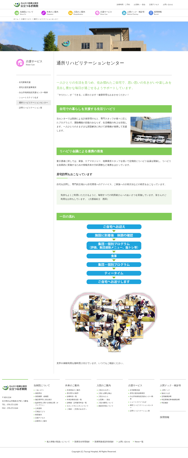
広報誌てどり (40, 411)
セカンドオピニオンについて (77, 406)
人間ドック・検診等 (170, 385)
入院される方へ (104, 390)
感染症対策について (105, 406)
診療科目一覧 (72, 396)
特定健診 (165, 403)
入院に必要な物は (105, 393)
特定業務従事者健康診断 (171, 400)
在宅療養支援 (25, 82)
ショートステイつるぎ (28, 97)
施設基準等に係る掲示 (43, 400)
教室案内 (38, 415)
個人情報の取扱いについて (58, 442)
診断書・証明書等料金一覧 (77, 403)
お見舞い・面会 (139, 4)
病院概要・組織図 (41, 396)
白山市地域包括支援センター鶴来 (33, 92)
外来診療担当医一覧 (74, 400)
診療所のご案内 (41, 421)
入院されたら (103, 396)
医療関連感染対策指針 (104, 442)
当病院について (42, 385)
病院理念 (38, 393)
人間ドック (166, 390)
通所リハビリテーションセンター (33, 102)
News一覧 (139, 442)
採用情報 (164, 417)
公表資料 (38, 408)
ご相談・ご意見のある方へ (77, 409)
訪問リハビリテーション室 (30, 108)
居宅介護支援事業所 (27, 87)
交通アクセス (154, 4)
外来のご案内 (72, 385)
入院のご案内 (104, 385)
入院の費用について (105, 403)
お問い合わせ (168, 4)
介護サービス (135, 385)
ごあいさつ (39, 390)
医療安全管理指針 (82, 442)
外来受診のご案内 (73, 390)
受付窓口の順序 (72, 393)
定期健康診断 (166, 396)
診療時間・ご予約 (123, 4)
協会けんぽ (166, 393)
